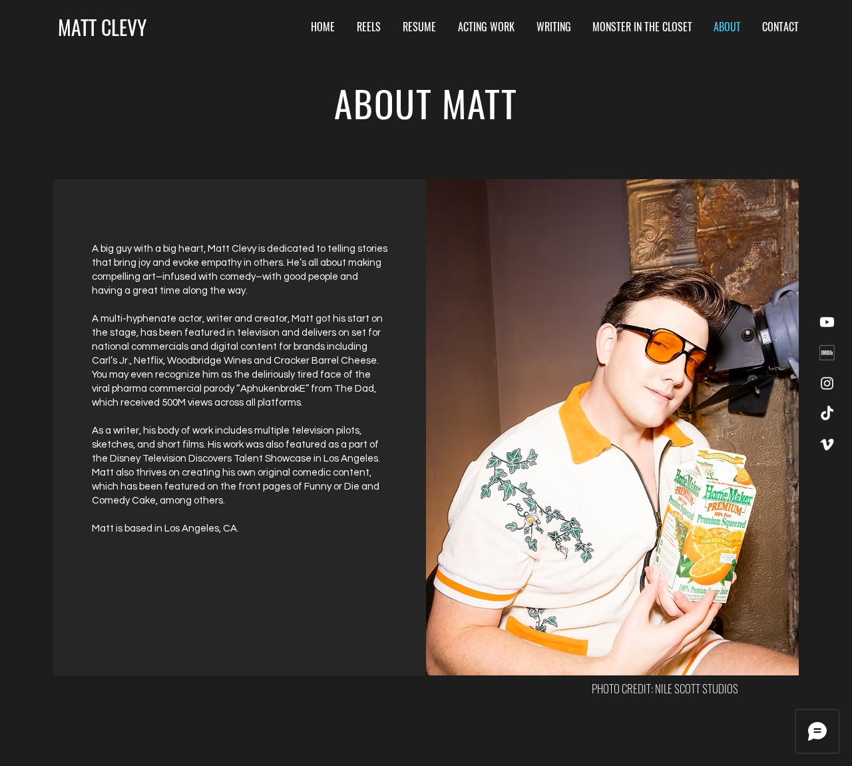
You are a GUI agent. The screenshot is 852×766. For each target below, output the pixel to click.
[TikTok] (827, 414)
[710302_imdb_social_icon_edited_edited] (827, 352)
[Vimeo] (827, 444)
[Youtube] (827, 322)
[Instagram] (827, 383)
